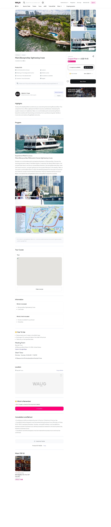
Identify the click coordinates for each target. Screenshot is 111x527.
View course (39, 289)
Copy (44, 445)
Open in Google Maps (21, 349)
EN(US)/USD (86, 2)
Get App (79, 2)
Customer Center (40, 441)
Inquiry (58, 95)
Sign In (93, 2)
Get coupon (89, 67)
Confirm (40, 408)
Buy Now (83, 81)
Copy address (59, 370)
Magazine (72, 2)
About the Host (59, 92)
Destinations (64, 2)
